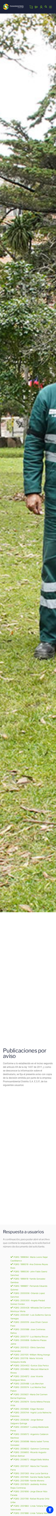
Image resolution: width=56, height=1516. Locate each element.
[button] (46, 7)
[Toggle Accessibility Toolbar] (50, 1510)
